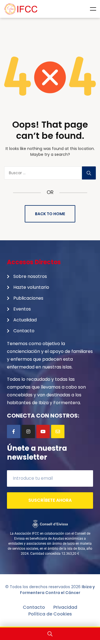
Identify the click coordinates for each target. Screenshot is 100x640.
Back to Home (50, 214)
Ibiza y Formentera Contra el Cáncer (57, 589)
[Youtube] (43, 431)
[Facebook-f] (13, 431)
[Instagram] (28, 431)
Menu (93, 9)
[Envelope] (57, 431)
